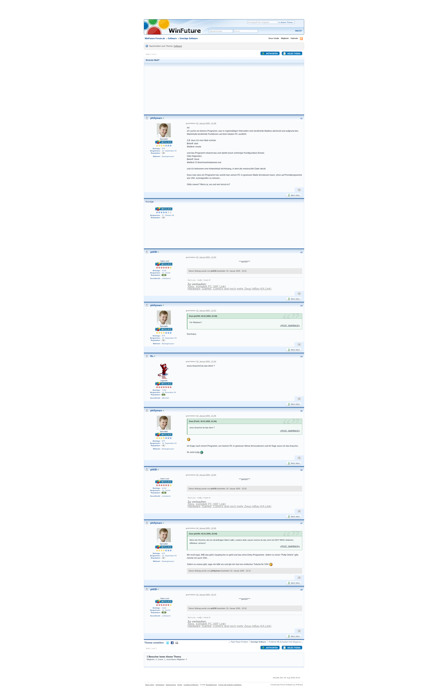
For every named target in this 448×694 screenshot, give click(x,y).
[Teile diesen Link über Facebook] (172, 642)
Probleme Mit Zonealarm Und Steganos (285, 642)
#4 (301, 357)
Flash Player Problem (239, 642)
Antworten (271, 54)
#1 (301, 118)
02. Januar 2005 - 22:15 (206, 595)
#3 (301, 306)
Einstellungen (211, 685)
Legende (163, 381)
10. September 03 (169, 151)
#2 (301, 252)
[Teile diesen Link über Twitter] (167, 642)
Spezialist (164, 139)
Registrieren (284, 31)
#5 (301, 411)
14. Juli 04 (166, 273)
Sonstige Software (189, 38)
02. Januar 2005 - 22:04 (206, 475)
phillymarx (156, 118)
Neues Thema (293, 54)
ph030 (153, 252)
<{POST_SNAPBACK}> (290, 325)
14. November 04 (169, 392)
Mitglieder (285, 38)
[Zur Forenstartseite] (177, 29)
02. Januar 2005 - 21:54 (206, 361)
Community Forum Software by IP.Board (287, 685)
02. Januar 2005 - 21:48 (206, 123)
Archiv (179, 685)
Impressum (160, 685)
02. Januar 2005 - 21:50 (206, 257)
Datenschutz (171, 685)
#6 (301, 470)
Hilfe (298, 31)
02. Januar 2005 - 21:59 (206, 416)
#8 (301, 590)
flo (151, 356)
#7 (301, 523)
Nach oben (295, 195)
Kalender (294, 38)
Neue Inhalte (273, 38)
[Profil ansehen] (163, 118)
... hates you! (163, 261)
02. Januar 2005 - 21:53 (206, 311)
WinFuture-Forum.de (155, 38)
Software (172, 38)
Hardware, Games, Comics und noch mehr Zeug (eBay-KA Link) (229, 288)
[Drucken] (176, 642)
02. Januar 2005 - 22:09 (206, 528)
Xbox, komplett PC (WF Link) (207, 286)
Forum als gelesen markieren (230, 685)
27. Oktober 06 (168, 215)
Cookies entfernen (191, 685)
